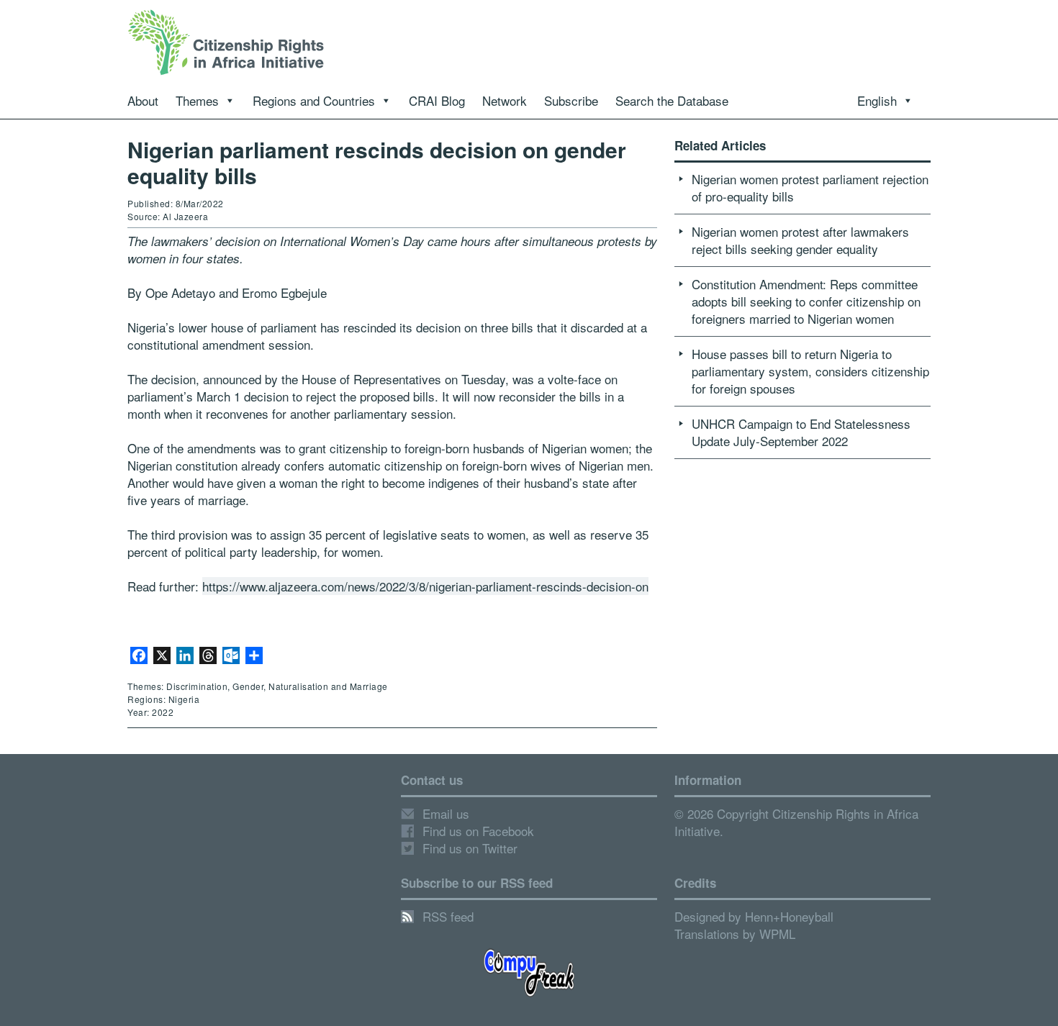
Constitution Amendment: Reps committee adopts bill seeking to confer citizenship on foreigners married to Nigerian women (806, 301)
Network (504, 100)
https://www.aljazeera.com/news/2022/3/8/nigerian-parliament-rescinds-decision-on (425, 586)
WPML (777, 934)
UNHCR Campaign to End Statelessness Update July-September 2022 (801, 432)
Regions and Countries (314, 100)
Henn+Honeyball (789, 916)
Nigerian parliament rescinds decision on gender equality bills (376, 162)
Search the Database (671, 100)
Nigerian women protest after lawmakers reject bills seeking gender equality (800, 240)
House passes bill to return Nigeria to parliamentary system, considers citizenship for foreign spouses (810, 371)
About (142, 100)
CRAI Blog (437, 100)
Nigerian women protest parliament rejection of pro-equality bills (810, 187)
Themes (197, 100)
